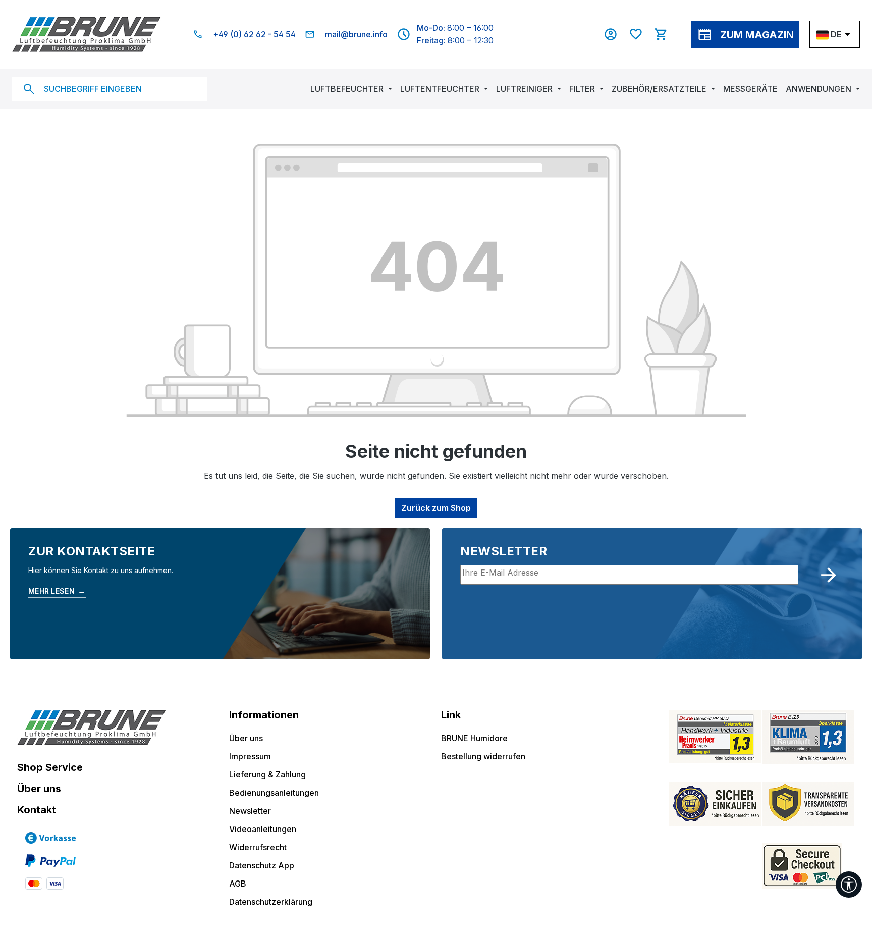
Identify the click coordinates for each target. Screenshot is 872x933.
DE (836, 34)
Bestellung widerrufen (483, 756)
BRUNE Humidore (474, 738)
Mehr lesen (57, 591)
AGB (237, 883)
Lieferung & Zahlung (267, 774)
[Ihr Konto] (615, 34)
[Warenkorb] (666, 34)
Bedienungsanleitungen (274, 793)
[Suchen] (29, 89)
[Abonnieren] (828, 575)
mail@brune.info (356, 34)
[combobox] (109, 89)
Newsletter (250, 811)
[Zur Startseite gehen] (86, 34)
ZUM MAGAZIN (757, 35)
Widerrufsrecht (258, 847)
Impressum (250, 756)
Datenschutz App (261, 865)
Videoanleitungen (262, 829)
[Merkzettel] (640, 34)
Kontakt (36, 810)
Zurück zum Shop (436, 508)
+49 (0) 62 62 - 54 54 (254, 34)
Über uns (39, 789)
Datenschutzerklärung (270, 902)
